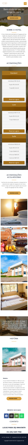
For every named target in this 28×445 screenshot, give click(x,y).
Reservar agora (14, 99)
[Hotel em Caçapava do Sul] (4, 3)
